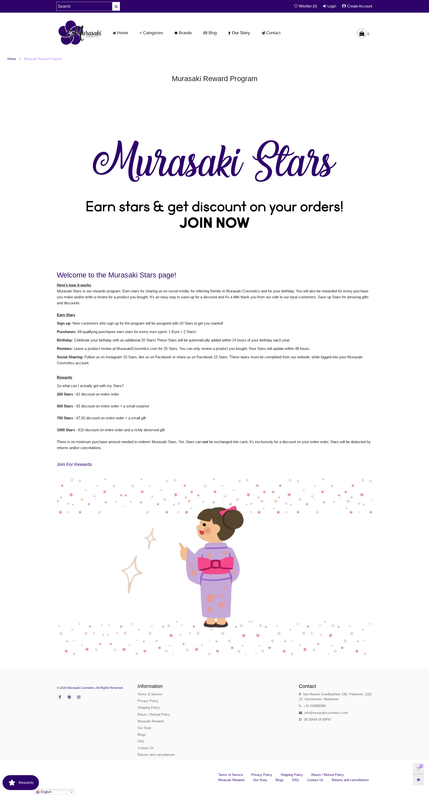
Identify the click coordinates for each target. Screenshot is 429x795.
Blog (213, 33)
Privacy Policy (148, 701)
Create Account (359, 6)
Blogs (142, 734)
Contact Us (146, 748)
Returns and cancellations (156, 755)
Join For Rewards (74, 464)
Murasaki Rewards (151, 721)
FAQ (141, 741)
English (45, 792)
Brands (185, 33)
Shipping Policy (149, 707)
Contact (273, 33)
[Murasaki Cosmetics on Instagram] (79, 697)
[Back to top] (418, 779)
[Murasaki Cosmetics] (80, 32)
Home (122, 33)
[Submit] (116, 6)
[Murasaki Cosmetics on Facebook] (60, 697)
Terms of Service (150, 694)
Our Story (241, 33)
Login (331, 6)
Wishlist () (308, 6)
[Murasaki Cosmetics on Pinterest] (69, 697)
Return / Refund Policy (154, 714)
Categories (153, 33)
